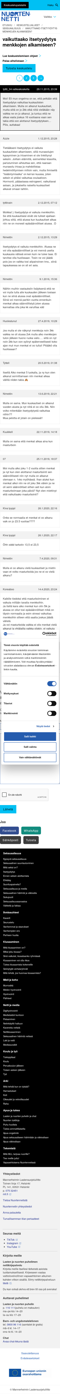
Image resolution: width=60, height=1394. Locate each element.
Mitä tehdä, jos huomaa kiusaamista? (22, 973)
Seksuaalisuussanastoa (15, 901)
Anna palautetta (12, 1212)
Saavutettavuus (30, 1353)
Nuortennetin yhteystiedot (17, 1206)
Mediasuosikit (10, 1044)
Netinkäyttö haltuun (13, 1023)
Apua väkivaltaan (11, 1141)
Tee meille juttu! (11, 1158)
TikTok (11, 1239)
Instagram (12, 1243)
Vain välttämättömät (30, 757)
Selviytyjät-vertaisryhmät (15, 968)
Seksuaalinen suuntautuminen (18, 863)
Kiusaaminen (11, 942)
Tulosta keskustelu (19, 68)
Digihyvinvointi (10, 1010)
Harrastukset (9, 1090)
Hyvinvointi (8, 994)
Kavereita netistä (11, 1027)
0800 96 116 (14, 1324)
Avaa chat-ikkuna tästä (16, 1341)
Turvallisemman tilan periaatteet (21, 1219)
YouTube (12, 1247)
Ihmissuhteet (11, 912)
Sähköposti (10, 840)
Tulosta (31, 840)
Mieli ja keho (10, 980)
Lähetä (8, 809)
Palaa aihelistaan (14, 61)
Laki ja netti (9, 1040)
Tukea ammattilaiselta (14, 1128)
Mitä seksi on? (10, 867)
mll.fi (5, 1194)
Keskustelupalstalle (15, 5)
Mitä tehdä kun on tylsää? (16, 1086)
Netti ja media (11, 1005)
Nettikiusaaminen (12, 1031)
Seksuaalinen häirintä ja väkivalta (20, 893)
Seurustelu (8, 922)
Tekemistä (9, 1148)
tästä (5, 1283)
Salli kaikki (30, 736)
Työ (5, 1074)
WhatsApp (31, 830)
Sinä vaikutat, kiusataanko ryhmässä (21, 956)
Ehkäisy (7, 880)
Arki (5, 1081)
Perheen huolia (11, 935)
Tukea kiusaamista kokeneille (18, 964)
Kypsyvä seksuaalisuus (14, 858)
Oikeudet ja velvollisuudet (16, 1099)
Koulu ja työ (10, 1051)
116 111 (10, 1308)
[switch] (51, 693)
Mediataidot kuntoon (13, 1015)
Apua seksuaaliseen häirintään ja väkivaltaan (26, 1137)
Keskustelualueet (28, 25)
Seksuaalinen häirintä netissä (18, 1036)
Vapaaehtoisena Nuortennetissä (19, 1162)
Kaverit (6, 918)
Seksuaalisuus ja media (15, 888)
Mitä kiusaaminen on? (14, 947)
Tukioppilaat (9, 1057)
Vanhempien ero (11, 930)
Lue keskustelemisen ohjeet (21, 56)
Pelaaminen (9, 1019)
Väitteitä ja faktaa (12, 905)
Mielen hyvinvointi (12, 989)
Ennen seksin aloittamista (16, 875)
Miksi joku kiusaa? (12, 951)
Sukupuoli (8, 897)
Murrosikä (8, 985)
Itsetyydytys (9, 871)
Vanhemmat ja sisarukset (16, 926)
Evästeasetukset (30, 1358)
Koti (5, 1095)
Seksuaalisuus (12, 28)
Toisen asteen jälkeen (14, 1069)
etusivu (7, 25)
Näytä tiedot (43, 726)
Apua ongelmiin (11, 1133)
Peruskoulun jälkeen (13, 1065)
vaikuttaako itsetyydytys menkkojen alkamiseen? (30, 30)
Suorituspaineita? (12, 884)
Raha (6, 1103)
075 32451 (12, 1190)
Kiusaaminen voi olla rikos (16, 960)
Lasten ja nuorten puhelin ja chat (19, 1116)
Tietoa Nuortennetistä (15, 1200)
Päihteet (7, 998)
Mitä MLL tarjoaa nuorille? (16, 1154)
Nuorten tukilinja (11, 1120)
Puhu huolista (10, 1124)
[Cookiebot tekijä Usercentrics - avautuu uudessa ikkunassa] (42, 634)
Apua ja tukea (11, 1110)
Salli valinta (30, 746)
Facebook (9, 830)
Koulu (6, 1061)
